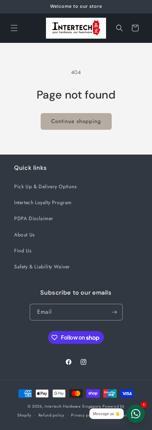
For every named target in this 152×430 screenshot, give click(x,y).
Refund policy (51, 415)
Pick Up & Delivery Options (45, 186)
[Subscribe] (114, 312)
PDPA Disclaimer (33, 218)
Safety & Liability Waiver (42, 266)
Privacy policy (84, 415)
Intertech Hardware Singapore (73, 406)
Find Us (22, 250)
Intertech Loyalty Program (43, 202)
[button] (14, 28)
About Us (24, 234)
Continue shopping (76, 121)
